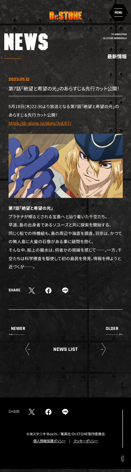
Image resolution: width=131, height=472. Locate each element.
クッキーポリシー (85, 440)
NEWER (18, 328)
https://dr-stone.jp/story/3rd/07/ (40, 123)
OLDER (112, 328)
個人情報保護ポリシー (49, 440)
